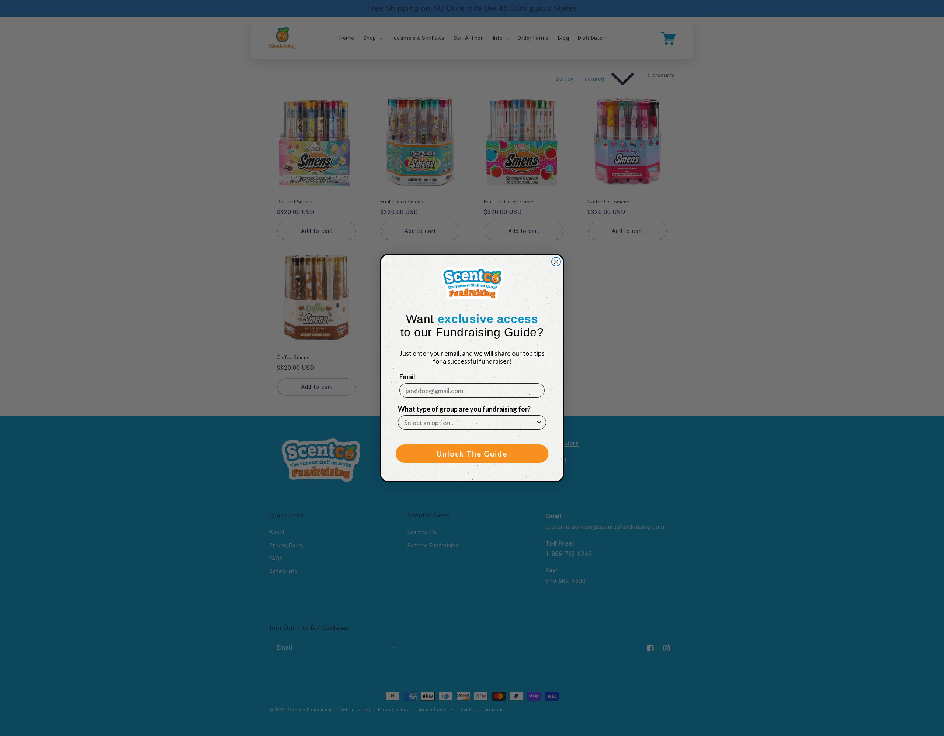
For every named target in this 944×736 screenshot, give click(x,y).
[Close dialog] (556, 261)
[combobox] (469, 422)
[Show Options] (539, 422)
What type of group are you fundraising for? (464, 409)
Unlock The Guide (472, 453)
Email (407, 377)
